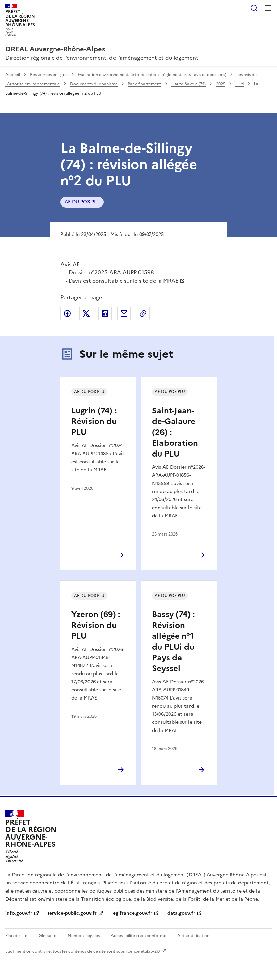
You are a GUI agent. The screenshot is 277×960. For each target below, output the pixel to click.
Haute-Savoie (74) (188, 84)
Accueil (12, 75)
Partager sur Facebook (67, 313)
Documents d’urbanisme (94, 84)
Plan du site (16, 936)
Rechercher (254, 8)
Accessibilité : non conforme (138, 936)
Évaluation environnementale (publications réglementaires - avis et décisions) (152, 75)
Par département (144, 84)
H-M (239, 84)
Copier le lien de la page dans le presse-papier (143, 313)
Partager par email (124, 313)
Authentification (193, 936)
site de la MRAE (158, 281)
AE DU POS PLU (82, 201)
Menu (267, 8)
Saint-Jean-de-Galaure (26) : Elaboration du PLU (175, 432)
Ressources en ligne (49, 75)
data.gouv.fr (181, 913)
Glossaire (47, 936)
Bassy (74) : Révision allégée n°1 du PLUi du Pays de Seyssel (173, 641)
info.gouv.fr (18, 913)
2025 (220, 84)
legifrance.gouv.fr (131, 913)
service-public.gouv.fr (72, 913)
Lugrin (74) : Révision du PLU (94, 421)
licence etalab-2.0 (143, 951)
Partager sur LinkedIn (105, 313)
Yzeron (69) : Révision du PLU (95, 625)
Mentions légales (84, 936)
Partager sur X (86, 313)
